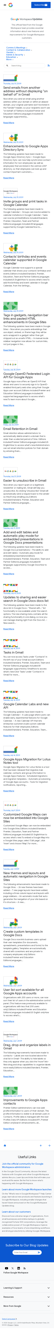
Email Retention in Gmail (20, 429)
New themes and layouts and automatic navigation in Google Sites (25, 876)
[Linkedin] (19, 1268)
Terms (16, 1325)
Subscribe (41, 4)
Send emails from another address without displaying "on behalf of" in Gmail (25, 91)
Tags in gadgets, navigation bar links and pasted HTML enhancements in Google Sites (25, 318)
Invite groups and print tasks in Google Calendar (25, 203)
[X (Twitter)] (13, 1268)
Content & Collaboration (19, 50)
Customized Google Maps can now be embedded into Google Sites (25, 817)
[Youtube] (7, 1268)
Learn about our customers (16, 1211)
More (9, 59)
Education (12, 57)
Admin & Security (15, 55)
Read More (8, 123)
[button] (27, 1287)
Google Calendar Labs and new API (26, 706)
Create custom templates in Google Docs (23, 933)
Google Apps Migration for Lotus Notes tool (26, 761)
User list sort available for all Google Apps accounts (23, 991)
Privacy (10, 1325)
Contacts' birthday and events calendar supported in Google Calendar (25, 260)
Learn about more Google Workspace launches (27, 1189)
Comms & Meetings (16, 48)
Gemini (10, 52)
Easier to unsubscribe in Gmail (24, 480)
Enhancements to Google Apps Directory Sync (25, 148)
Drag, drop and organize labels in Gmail (27, 1046)
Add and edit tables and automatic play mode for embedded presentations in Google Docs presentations (23, 537)
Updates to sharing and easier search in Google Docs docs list (25, 599)
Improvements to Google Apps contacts (25, 1101)
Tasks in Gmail (13, 652)
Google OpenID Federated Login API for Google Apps (26, 375)
